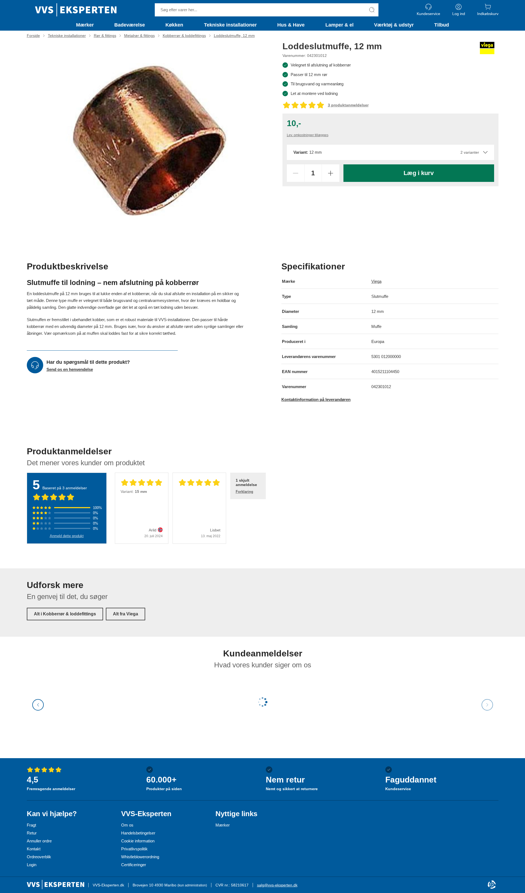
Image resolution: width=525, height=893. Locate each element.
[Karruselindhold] (147, 141)
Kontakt (33, 849)
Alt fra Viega (125, 614)
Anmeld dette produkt (67, 536)
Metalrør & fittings (139, 35)
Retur (32, 833)
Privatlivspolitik (134, 849)
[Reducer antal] (295, 173)
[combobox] (390, 152)
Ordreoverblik (39, 856)
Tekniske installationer (230, 25)
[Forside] (75, 9)
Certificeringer (133, 864)
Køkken (174, 25)
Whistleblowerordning (140, 856)
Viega (376, 281)
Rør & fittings (105, 35)
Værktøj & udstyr (394, 25)
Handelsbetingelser (138, 833)
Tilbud (441, 25)
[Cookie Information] (492, 884)
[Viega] (487, 48)
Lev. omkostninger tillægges (307, 135)
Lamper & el (339, 25)
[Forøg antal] (330, 173)
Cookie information (137, 841)
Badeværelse (129, 25)
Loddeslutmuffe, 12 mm (234, 35)
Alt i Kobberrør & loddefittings (65, 614)
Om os (127, 825)
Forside (33, 35)
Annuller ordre (39, 841)
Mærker (85, 25)
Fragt (31, 825)
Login (31, 864)
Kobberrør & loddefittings (184, 35)
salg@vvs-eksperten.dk (277, 885)
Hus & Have (291, 25)
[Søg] (372, 10)
